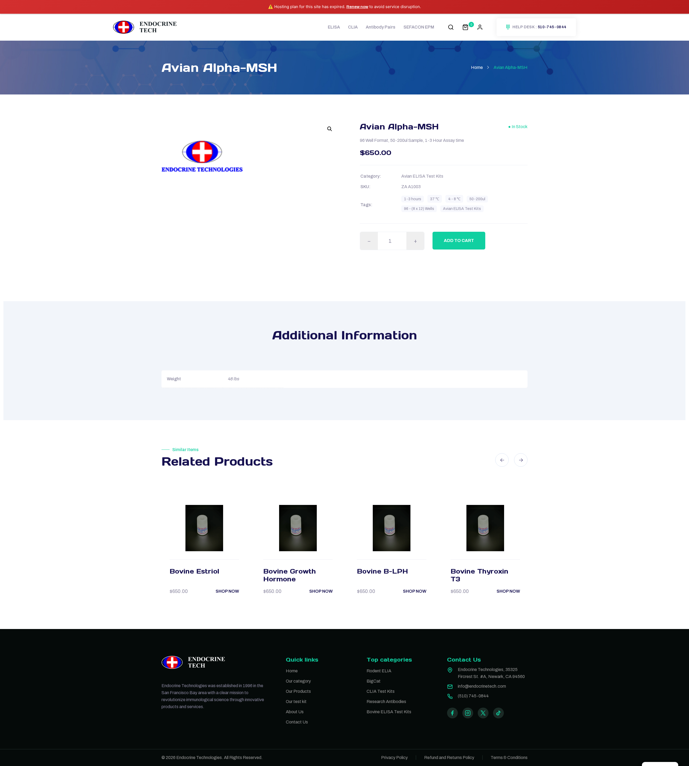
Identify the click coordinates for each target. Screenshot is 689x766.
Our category (298, 681)
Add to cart (459, 240)
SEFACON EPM (418, 27)
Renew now (357, 7)
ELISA (334, 27)
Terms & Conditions (509, 757)
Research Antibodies (386, 701)
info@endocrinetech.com (482, 686)
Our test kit (296, 701)
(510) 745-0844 (473, 696)
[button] (330, 129)
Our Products (298, 691)
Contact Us (297, 722)
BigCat (374, 681)
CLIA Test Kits (381, 691)
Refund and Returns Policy (449, 757)
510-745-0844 (552, 27)
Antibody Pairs (380, 27)
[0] (465, 26)
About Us (295, 711)
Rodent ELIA (379, 671)
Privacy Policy (394, 757)
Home (477, 67)
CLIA (353, 27)
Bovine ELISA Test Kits (389, 711)
